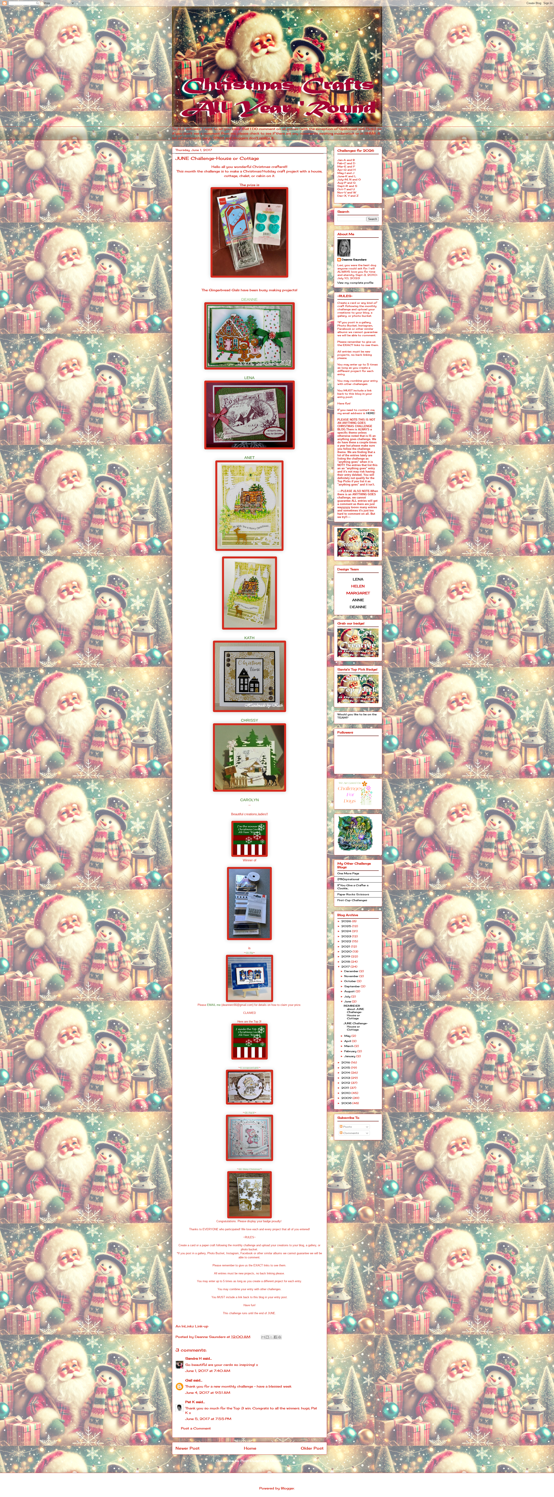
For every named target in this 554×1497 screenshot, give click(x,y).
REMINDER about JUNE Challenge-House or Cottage (354, 1012)
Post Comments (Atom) (261, 1461)
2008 (346, 1103)
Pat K (190, 1402)
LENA (249, 378)
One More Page (348, 873)
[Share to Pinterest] (279, 1337)
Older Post (312, 1448)
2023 (346, 936)
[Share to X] (271, 1337)
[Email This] (263, 1337)
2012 (346, 1082)
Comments (350, 1133)
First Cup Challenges (352, 900)
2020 (347, 951)
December (351, 971)
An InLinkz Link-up (192, 1326)
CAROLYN (249, 800)
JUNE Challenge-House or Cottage (356, 1026)
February (350, 1051)
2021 (346, 946)
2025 (346, 926)
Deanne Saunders (354, 259)
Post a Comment (196, 1428)
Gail (188, 1380)
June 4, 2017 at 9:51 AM (207, 1393)
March (349, 1046)
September (352, 986)
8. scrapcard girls (249, 1067)
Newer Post (188, 1448)
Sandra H (193, 1358)
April (348, 1041)
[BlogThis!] (267, 1337)
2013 (346, 1077)
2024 (346, 931)
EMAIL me (214, 1005)
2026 (346, 921)
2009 (347, 1098)
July (347, 996)
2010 (346, 1093)
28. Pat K (249, 1112)
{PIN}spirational (348, 879)
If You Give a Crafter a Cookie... (352, 887)
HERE (370, 413)
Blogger (287, 1488)
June (348, 1001)
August (350, 991)
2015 (346, 1067)
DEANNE (249, 299)
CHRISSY (249, 720)
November (351, 976)
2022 (346, 941)
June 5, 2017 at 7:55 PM (208, 1419)
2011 (345, 1087)
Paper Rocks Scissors (353, 894)
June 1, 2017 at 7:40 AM (207, 1371)
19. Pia (249, 953)
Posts (347, 1126)
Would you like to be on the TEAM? (357, 716)
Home (250, 1448)
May (347, 1035)
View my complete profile (355, 282)
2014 (346, 1072)
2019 (346, 956)
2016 (346, 1062)
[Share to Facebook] (275, 1337)
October (350, 981)
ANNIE (358, 600)
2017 (346, 966)
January (350, 1056)
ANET (249, 457)
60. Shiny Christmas (249, 1169)
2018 (346, 961)
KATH (249, 638)
